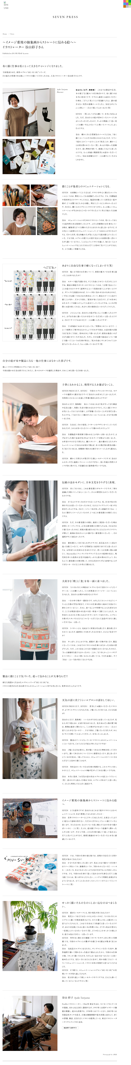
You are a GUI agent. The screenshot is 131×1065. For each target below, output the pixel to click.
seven (27, 53)
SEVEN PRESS (65, 17)
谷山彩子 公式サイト (70, 1027)
